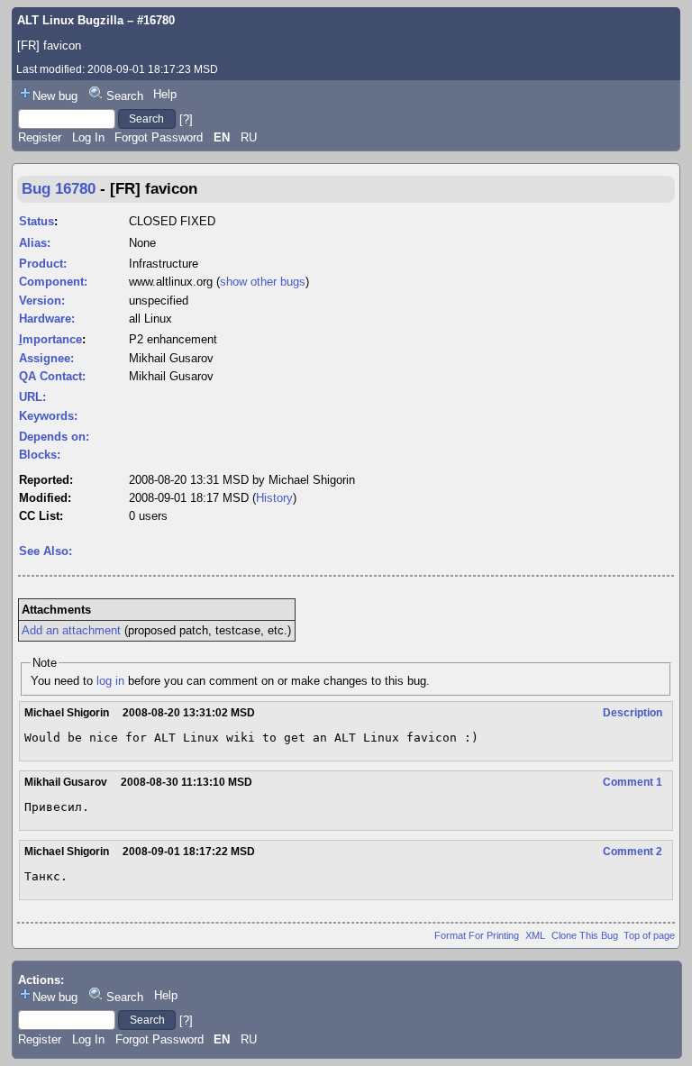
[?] (186, 118)
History (274, 498)
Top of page (649, 935)
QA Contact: (52, 376)
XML (535, 935)
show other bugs (262, 281)
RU (249, 137)
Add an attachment (71, 630)
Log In (88, 137)
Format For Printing (476, 935)
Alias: (34, 243)
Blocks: (39, 454)
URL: (32, 397)
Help (165, 94)
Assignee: (46, 358)
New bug (54, 96)
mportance (50, 339)
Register (39, 137)
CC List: (41, 516)
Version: (42, 300)
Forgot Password (158, 137)
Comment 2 (632, 851)
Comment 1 (632, 782)
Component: (53, 281)
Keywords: (48, 416)
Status (36, 221)
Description (632, 712)
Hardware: (47, 318)
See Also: (45, 551)
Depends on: (54, 436)
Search (124, 96)
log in (110, 681)
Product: (43, 263)
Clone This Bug (584, 935)
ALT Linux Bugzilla (70, 20)
